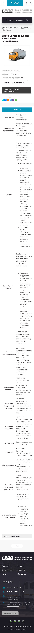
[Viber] (13, 100)
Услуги (5, 574)
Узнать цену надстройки (14, 83)
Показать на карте (13, 599)
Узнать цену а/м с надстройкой (11, 90)
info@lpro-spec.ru (14, 587)
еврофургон (15, 536)
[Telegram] (11, 100)
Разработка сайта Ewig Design (17, 629)
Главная (5, 566)
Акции (21, 566)
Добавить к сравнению (30, 35)
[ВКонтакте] (5, 100)
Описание (17, 110)
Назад (18, 546)
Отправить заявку (15, 3)
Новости (22, 570)
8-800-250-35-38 (15, 591)
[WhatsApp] (16, 100)
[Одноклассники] (8, 100)
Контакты (22, 574)
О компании (7, 570)
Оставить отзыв (10, 613)
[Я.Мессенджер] (3, 100)
